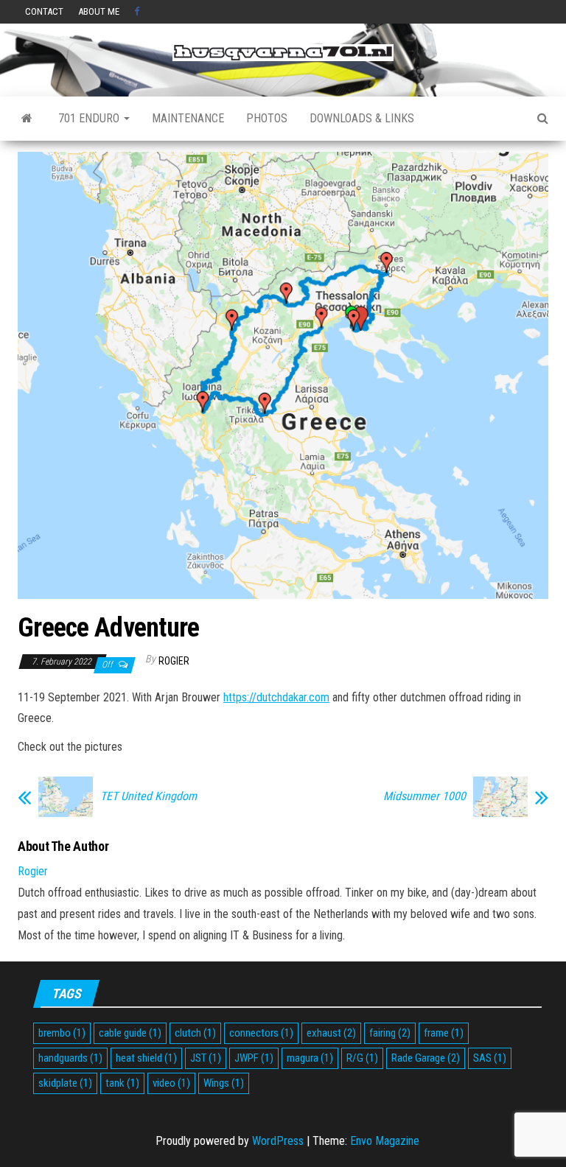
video (171, 1083)
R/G (362, 1058)
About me (98, 11)
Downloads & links (362, 118)
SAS (489, 1058)
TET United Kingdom (148, 796)
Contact (44, 11)
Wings (223, 1083)
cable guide (130, 1033)
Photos (266, 118)
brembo (61, 1033)
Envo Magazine (384, 1141)
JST (205, 1058)
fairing (389, 1033)
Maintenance (188, 118)
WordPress (278, 1141)
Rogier (173, 661)
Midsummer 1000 (424, 796)
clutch (195, 1033)
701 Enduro (90, 118)
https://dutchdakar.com (276, 697)
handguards (70, 1058)
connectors (261, 1033)
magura (310, 1058)
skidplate (65, 1083)
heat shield (146, 1058)
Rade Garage (425, 1058)
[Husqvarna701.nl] (27, 119)
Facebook (138, 12)
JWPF (253, 1058)
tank (122, 1083)
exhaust (331, 1033)
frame (444, 1033)
